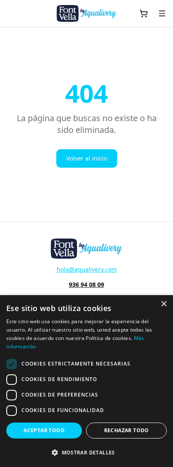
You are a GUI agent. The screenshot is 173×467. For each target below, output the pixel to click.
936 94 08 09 (86, 284)
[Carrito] (143, 13)
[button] (86, 452)
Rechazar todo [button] (126, 430)
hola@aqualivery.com (87, 269)
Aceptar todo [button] (44, 430)
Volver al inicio (86, 158)
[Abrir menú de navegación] (162, 13)
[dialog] (86, 381)
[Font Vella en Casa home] (86, 13)
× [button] (163, 304)
